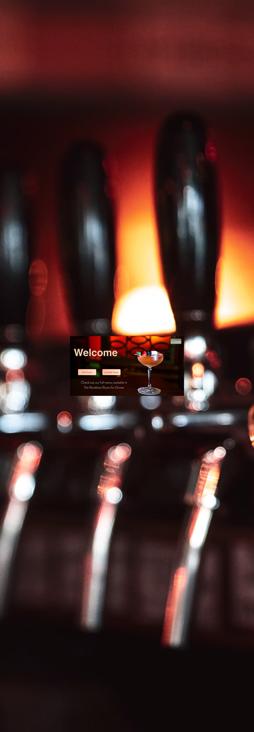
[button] (176, 341)
